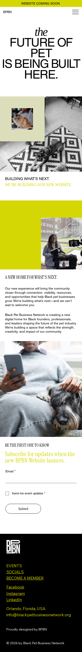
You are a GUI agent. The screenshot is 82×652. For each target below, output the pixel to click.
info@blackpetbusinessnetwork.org (38, 614)
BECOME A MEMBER (25, 578)
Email (10, 471)
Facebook (15, 587)
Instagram (15, 593)
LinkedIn (14, 599)
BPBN (7, 12)
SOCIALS (15, 572)
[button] (74, 264)
